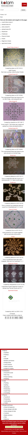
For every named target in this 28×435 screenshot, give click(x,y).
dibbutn (13, 176)
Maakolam (13, 155)
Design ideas (7, 362)
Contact (14, 433)
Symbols (6, 352)
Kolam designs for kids (10, 411)
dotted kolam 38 (12, 128)
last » (21, 317)
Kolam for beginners (9, 407)
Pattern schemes (8, 366)
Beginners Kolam (13, 263)
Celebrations (6, 370)
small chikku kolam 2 (13, 47)
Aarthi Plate (7, 390)
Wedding (6, 378)
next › (16, 317)
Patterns (5, 350)
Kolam (13, 236)
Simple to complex (9, 368)
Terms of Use (23, 431)
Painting (6, 383)
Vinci (13, 230)
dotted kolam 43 (12, 74)
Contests (6, 413)
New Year (6, 374)
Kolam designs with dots (10, 409)
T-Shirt (6, 403)
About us (6, 419)
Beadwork (6, 387)
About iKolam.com (6, 431)
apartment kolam (13, 290)
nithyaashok (13, 284)
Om (5, 356)
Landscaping (7, 401)
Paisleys (6, 354)
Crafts (4, 381)
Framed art (7, 397)
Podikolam (13, 182)
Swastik (6, 358)
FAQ (5, 417)
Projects (5, 395)
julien (12, 68)
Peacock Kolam (13, 209)
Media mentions (8, 415)
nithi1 (12, 311)
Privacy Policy (15, 431)
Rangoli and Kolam (8, 405)
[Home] (7, 6)
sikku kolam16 (13, 101)
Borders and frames (9, 360)
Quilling (6, 385)
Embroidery (7, 388)
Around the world (8, 372)
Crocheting (7, 392)
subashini (13, 122)
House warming (8, 376)
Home (2, 14)
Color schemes (8, 364)
